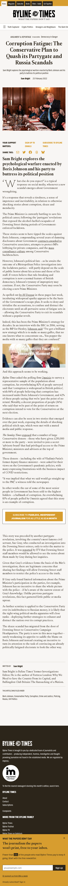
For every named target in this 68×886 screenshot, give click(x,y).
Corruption (34, 696)
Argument (15, 36)
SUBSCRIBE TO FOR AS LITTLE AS (34, 516)
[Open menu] (4, 27)
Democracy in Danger (49, 36)
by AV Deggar (26, 295)
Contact (6, 801)
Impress (6, 760)
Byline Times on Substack (12, 833)
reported (27, 550)
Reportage (26, 36)
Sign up (59, 867)
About (5, 797)
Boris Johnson (8, 696)
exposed (26, 435)
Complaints (7, 810)
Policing (57, 696)
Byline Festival (8, 826)
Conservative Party (21, 696)
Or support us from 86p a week (15, 876)
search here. (54, 785)
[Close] (64, 837)
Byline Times (7, 822)
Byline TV (6, 829)
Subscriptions (8, 804)
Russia (5, 698)
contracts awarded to (50, 241)
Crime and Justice (46, 696)
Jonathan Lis (34, 361)
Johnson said (35, 329)
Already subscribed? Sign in (14, 882)
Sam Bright (25, 78)
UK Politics (13, 698)
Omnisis (46, 378)
